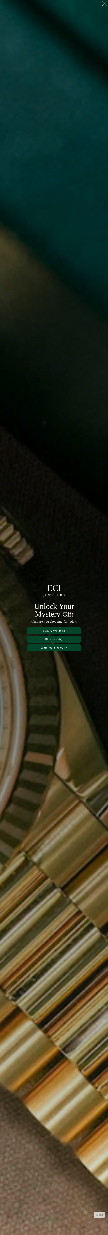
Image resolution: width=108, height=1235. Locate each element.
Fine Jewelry (54, 639)
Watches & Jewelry (54, 647)
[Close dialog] (104, 3)
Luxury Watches (54, 630)
